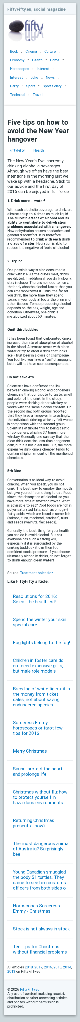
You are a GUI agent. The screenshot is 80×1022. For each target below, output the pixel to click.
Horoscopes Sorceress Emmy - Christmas (36, 908)
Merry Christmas (30, 751)
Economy (17, 60)
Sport (30, 86)
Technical (17, 95)
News (50, 77)
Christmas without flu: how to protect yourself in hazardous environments (40, 797)
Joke (34, 77)
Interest (43, 69)
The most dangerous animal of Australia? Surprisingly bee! (41, 849)
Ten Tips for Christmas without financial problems (40, 949)
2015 (58, 967)
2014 (67, 967)
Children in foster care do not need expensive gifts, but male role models (38, 666)
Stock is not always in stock (41, 929)
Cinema (31, 51)
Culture (50, 51)
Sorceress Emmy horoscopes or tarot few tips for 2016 (38, 728)
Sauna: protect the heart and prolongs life (37, 771)
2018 (29, 967)
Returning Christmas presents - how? (33, 823)
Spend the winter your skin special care (39, 622)
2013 (11, 971)
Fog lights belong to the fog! (41, 642)
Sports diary (52, 86)
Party (14, 86)
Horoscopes (19, 69)
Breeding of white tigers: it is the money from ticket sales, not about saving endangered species (41, 696)
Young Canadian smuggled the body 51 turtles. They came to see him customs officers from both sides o (39, 880)
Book (14, 51)
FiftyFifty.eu (29, 989)
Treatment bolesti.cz (36, 573)
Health (37, 60)
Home (54, 60)
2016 (48, 967)
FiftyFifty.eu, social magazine (36, 9)
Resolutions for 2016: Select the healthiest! (35, 599)
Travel (37, 95)
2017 (38, 967)
